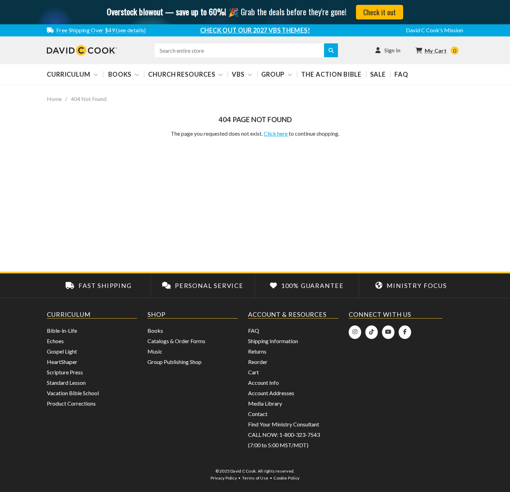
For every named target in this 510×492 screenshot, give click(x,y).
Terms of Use (255, 478)
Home (54, 99)
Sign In (392, 50)
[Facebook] (405, 332)
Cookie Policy (286, 478)
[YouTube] (388, 332)
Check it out (379, 12)
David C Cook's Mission (434, 30)
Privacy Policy (224, 478)
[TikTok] (371, 332)
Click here (276, 133)
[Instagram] (355, 332)
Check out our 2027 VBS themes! (255, 30)
